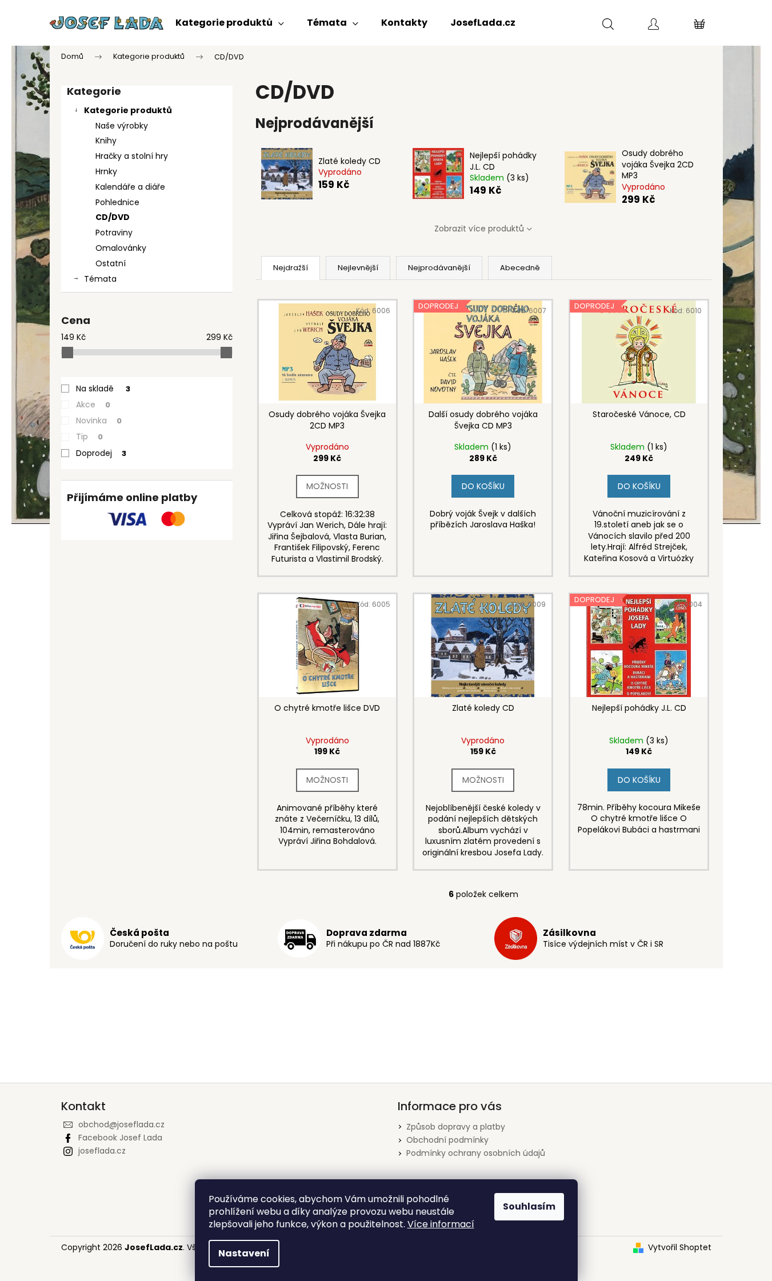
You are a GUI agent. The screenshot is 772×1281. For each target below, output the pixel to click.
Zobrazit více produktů (479, 228)
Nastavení (244, 1253)
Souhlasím (529, 1206)
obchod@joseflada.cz (121, 1124)
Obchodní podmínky (447, 1140)
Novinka (99, 420)
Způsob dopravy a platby (455, 1126)
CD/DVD (112, 217)
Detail (327, 486)
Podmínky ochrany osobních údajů (475, 1153)
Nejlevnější (358, 267)
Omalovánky (120, 248)
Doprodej (101, 453)
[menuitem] (229, 23)
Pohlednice (117, 202)
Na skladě (103, 388)
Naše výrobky (121, 125)
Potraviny (114, 232)
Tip (89, 436)
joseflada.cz (102, 1150)
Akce (93, 404)
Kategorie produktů (128, 110)
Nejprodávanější (439, 267)
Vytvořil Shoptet (679, 1247)
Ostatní (110, 263)
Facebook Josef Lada (120, 1137)
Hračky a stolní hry (131, 156)
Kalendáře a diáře (130, 187)
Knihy (106, 140)
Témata (100, 279)
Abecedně (520, 267)
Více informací (440, 1224)
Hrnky (106, 171)
